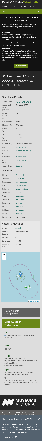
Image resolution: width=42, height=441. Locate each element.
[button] (21, 11)
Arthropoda (20, 175)
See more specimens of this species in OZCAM (19, 337)
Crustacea (20, 178)
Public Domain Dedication (27, 382)
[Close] (39, 419)
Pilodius (19, 213)
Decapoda (20, 196)
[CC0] (5, 378)
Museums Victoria (20, 2)
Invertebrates (21, 157)
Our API (23, 6)
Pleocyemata (21, 199)
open (17, 372)
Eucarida (19, 192)
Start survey (9, 437)
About (33, 6)
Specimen (19, 166)
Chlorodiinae (20, 210)
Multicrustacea (21, 182)
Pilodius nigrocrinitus (23, 101)
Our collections (10, 6)
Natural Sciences (22, 147)
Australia (18, 228)
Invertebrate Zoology (23, 151)
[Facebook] (5, 349)
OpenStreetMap (34, 301)
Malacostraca (21, 185)
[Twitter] (9, 349)
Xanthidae (19, 206)
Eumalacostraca (22, 189)
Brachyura (19, 203)
